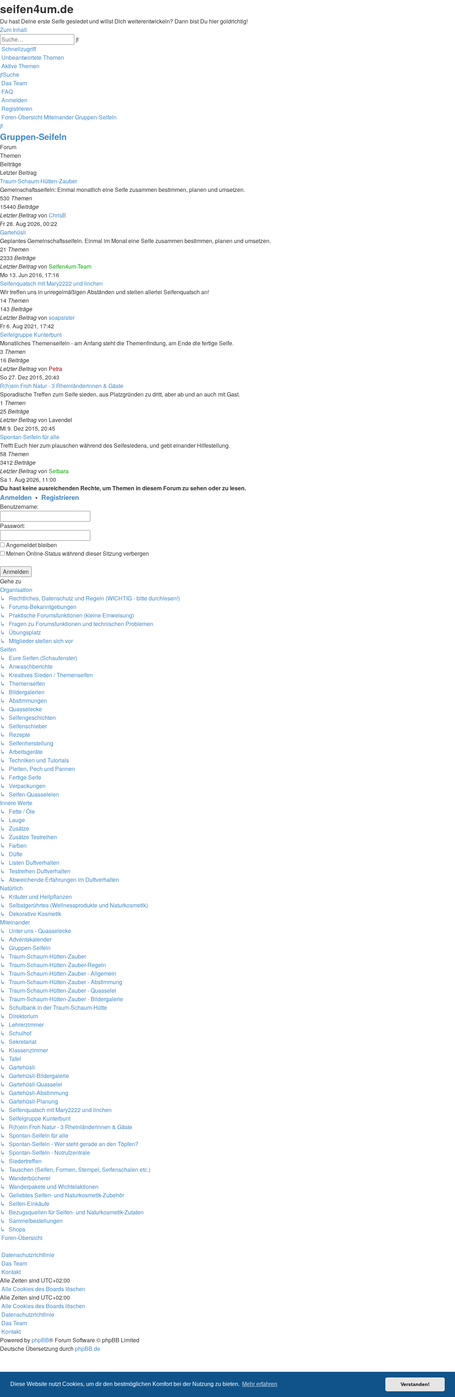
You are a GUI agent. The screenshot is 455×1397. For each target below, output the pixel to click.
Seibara (59, 471)
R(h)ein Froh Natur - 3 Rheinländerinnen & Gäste (61, 386)
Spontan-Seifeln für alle (29, 437)
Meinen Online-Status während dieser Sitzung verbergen (77, 553)
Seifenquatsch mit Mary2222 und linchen (51, 283)
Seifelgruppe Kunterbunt (30, 334)
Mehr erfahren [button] (259, 1384)
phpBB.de (87, 1348)
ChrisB (57, 215)
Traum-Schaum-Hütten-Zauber (38, 181)
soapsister (62, 317)
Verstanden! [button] (415, 1384)
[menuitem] (32, 57)
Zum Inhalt (13, 30)
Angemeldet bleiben (31, 545)
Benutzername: (19, 506)
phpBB (40, 1340)
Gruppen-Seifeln (33, 136)
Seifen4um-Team (70, 266)
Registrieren (60, 497)
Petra (55, 369)
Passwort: (12, 526)
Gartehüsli (13, 232)
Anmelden (16, 497)
